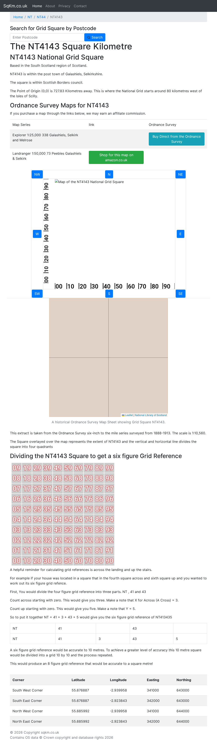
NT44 (41, 17)
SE (180, 294)
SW (37, 294)
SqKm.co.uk (15, 5)
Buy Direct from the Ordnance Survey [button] (177, 139)
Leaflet (128, 415)
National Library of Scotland (151, 415)
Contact (80, 6)
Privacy (64, 6)
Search (96, 37)
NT (30, 17)
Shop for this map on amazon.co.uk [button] (116, 157)
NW (37, 174)
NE (180, 174)
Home (38, 6)
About (50, 6)
